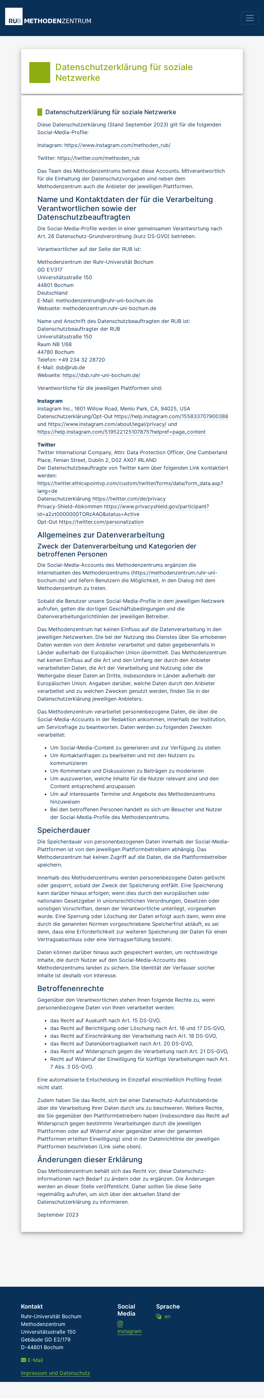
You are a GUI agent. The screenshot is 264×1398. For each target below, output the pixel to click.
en (165, 1316)
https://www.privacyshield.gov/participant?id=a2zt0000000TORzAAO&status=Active (123, 510)
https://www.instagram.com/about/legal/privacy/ (107, 424)
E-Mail (34, 1360)
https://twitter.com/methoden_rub (98, 158)
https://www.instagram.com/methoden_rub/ (117, 145)
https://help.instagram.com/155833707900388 (171, 416)
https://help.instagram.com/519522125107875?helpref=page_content (121, 431)
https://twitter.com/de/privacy (129, 498)
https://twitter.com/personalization (101, 522)
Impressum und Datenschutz (55, 1373)
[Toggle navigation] (250, 18)
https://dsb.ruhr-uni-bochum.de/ (101, 375)
